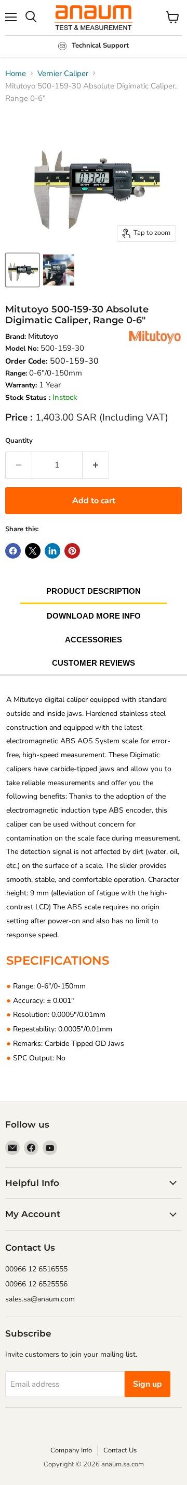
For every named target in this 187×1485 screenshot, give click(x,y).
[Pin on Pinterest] (72, 551)
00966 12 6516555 (36, 1269)
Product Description (93, 591)
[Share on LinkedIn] (52, 551)
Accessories (93, 639)
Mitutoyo (43, 336)
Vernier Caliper (62, 73)
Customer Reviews (93, 662)
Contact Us (120, 1450)
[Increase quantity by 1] (96, 465)
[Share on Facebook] (13, 551)
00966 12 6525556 (36, 1284)
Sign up (147, 1384)
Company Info (71, 1450)
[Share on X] (33, 551)
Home (15, 73)
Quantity (19, 440)
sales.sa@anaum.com (40, 1299)
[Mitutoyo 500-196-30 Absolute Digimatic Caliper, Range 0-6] (22, 270)
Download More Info (94, 615)
